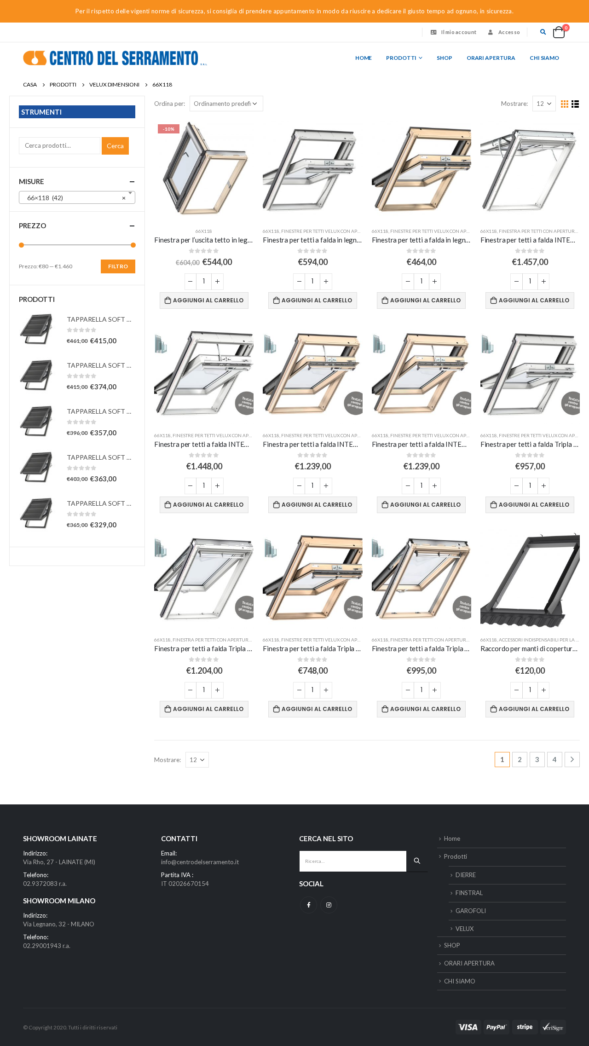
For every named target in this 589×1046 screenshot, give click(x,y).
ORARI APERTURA (491, 57)
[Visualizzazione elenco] (575, 104)
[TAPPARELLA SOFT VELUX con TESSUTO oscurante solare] (38, 330)
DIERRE (466, 874)
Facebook (308, 904)
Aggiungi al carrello (208, 300)
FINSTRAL (469, 892)
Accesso (509, 32)
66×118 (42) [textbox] (74, 198)
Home (363, 57)
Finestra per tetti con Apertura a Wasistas (225, 639)
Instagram (328, 904)
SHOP (444, 57)
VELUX (465, 928)
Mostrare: (514, 103)
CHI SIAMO (544, 57)
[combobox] (77, 197)
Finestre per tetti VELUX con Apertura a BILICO (338, 231)
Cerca (115, 146)
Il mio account (458, 32)
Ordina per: (169, 103)
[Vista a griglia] (564, 104)
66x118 (204, 231)
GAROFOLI (471, 910)
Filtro (118, 266)
